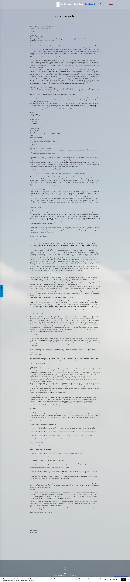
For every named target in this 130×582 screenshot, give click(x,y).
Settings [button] (106, 579)
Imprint (56, 575)
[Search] (100, 4)
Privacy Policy (31, 580)
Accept (123, 579)
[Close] (128, 579)
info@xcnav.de (34, 35)
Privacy (60, 575)
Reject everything (114, 579)
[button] (104, 4)
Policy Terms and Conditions (69, 575)
